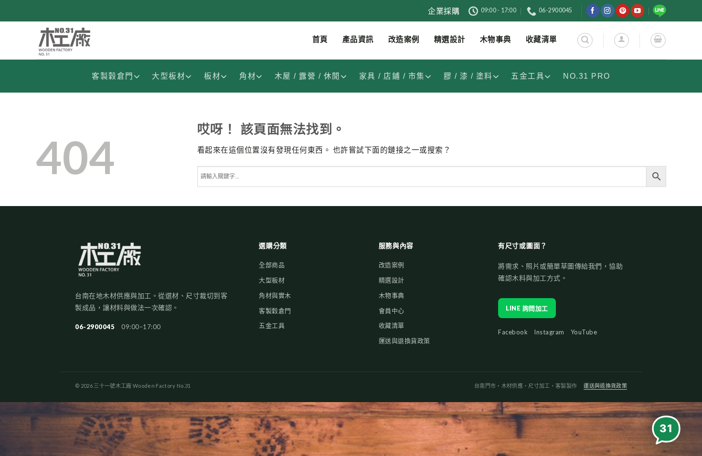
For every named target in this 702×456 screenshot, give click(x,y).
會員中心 (391, 310)
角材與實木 (275, 295)
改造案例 (391, 265)
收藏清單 (391, 325)
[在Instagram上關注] (608, 11)
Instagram (549, 332)
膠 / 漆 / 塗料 (468, 76)
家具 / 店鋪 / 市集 (392, 76)
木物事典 (391, 295)
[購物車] (657, 40)
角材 (247, 76)
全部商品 (272, 265)
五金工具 (527, 76)
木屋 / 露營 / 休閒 (307, 76)
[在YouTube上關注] (638, 11)
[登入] (621, 40)
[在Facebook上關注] (593, 11)
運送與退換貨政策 (404, 340)
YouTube (584, 332)
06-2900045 (95, 327)
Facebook (513, 332)
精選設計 (391, 280)
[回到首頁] (109, 263)
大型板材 (168, 76)
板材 (212, 76)
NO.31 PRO (586, 76)
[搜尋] (584, 40)
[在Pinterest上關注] (622, 11)
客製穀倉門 (113, 76)
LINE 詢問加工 (527, 308)
